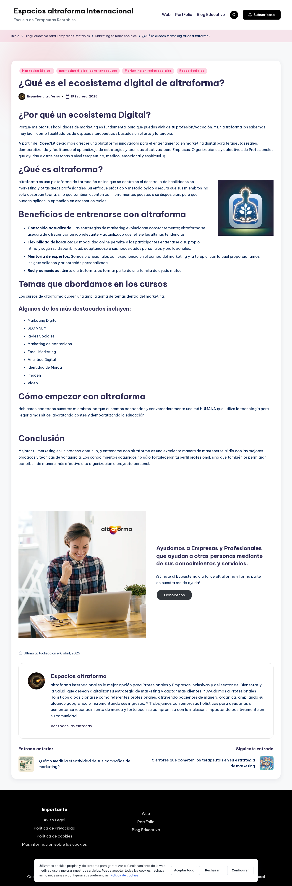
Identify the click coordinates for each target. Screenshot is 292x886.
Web (146, 813)
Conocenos (174, 595)
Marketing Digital (36, 70)
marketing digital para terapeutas (88, 70)
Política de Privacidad (54, 828)
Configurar (240, 870)
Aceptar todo (184, 870)
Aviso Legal (54, 819)
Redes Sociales (191, 70)
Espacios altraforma (79, 676)
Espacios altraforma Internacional (73, 11)
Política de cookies (54, 836)
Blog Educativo (146, 829)
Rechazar (212, 870)
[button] (262, 15)
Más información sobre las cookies (54, 844)
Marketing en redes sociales (148, 70)
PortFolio (145, 821)
